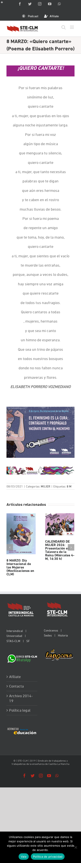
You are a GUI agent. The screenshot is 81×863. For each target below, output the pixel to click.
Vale (24, 856)
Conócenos (51, 630)
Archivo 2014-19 (21, 698)
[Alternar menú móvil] (72, 27)
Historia (63, 635)
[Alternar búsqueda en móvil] (63, 27)
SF (28, 641)
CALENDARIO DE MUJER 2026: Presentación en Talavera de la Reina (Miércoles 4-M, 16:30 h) (59, 524)
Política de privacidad (48, 856)
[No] (75, 847)
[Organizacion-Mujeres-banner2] (40, 469)
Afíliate (15, 676)
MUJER (45, 486)
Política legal (19, 710)
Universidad (14, 636)
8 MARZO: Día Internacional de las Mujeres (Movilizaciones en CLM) (21, 533)
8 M (69, 486)
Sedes (48, 635)
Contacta (16, 686)
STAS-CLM (13, 641)
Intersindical (14, 631)
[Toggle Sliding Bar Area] (4, 4)
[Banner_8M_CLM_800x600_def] (40, 409)
